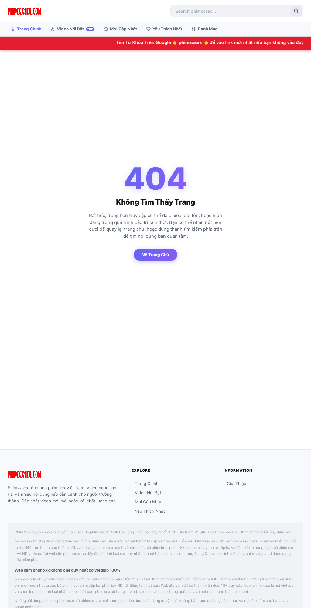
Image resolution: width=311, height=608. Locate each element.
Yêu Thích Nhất (167, 28)
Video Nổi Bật (75, 28)
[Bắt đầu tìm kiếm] (296, 11)
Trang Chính (29, 28)
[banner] (25, 11)
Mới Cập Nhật (123, 28)
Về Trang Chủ (155, 254)
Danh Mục (207, 28)
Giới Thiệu (236, 483)
